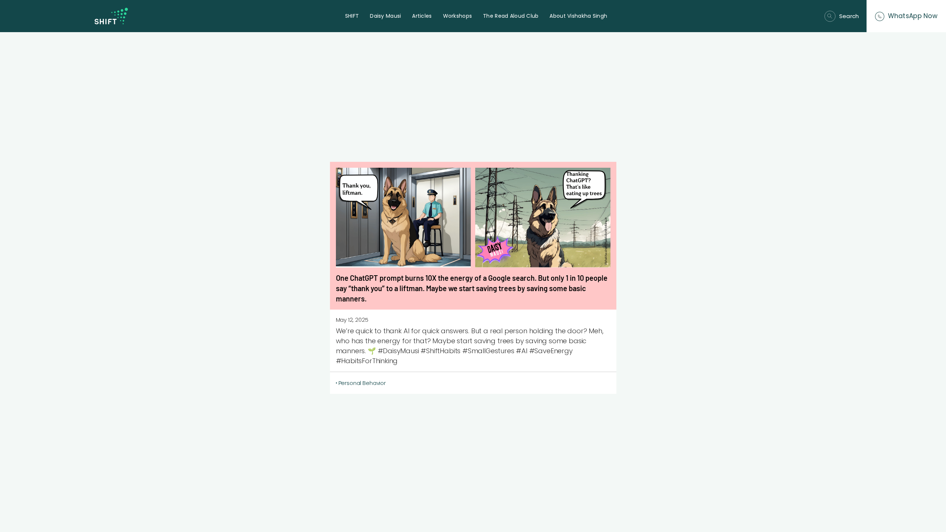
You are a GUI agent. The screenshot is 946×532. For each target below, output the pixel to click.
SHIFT (352, 16)
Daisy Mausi (385, 16)
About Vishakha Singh (578, 16)
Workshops (457, 16)
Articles (422, 16)
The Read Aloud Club (510, 16)
